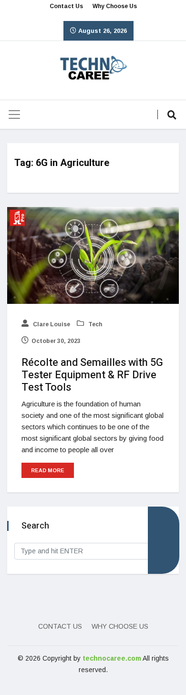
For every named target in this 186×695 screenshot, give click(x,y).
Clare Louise (50, 324)
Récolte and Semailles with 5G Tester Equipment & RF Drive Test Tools (92, 375)
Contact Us (66, 6)
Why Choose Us (115, 6)
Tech (94, 324)
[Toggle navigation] (14, 114)
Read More (47, 470)
